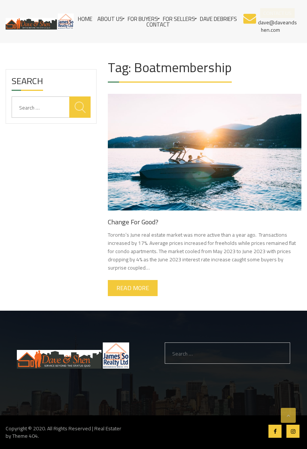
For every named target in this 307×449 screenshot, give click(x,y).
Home (85, 19)
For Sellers (179, 19)
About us (110, 19)
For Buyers (143, 19)
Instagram (293, 431)
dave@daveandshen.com (277, 26)
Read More (132, 287)
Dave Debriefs (218, 19)
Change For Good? (133, 222)
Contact (158, 24)
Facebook (275, 431)
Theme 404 (25, 436)
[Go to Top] (288, 415)
